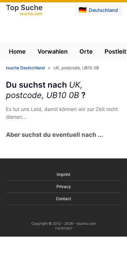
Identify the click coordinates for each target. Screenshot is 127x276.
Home (17, 51)
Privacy (63, 186)
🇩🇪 (98, 10)
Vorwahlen (53, 51)
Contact (63, 198)
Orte (86, 51)
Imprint (63, 174)
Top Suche (24, 10)
